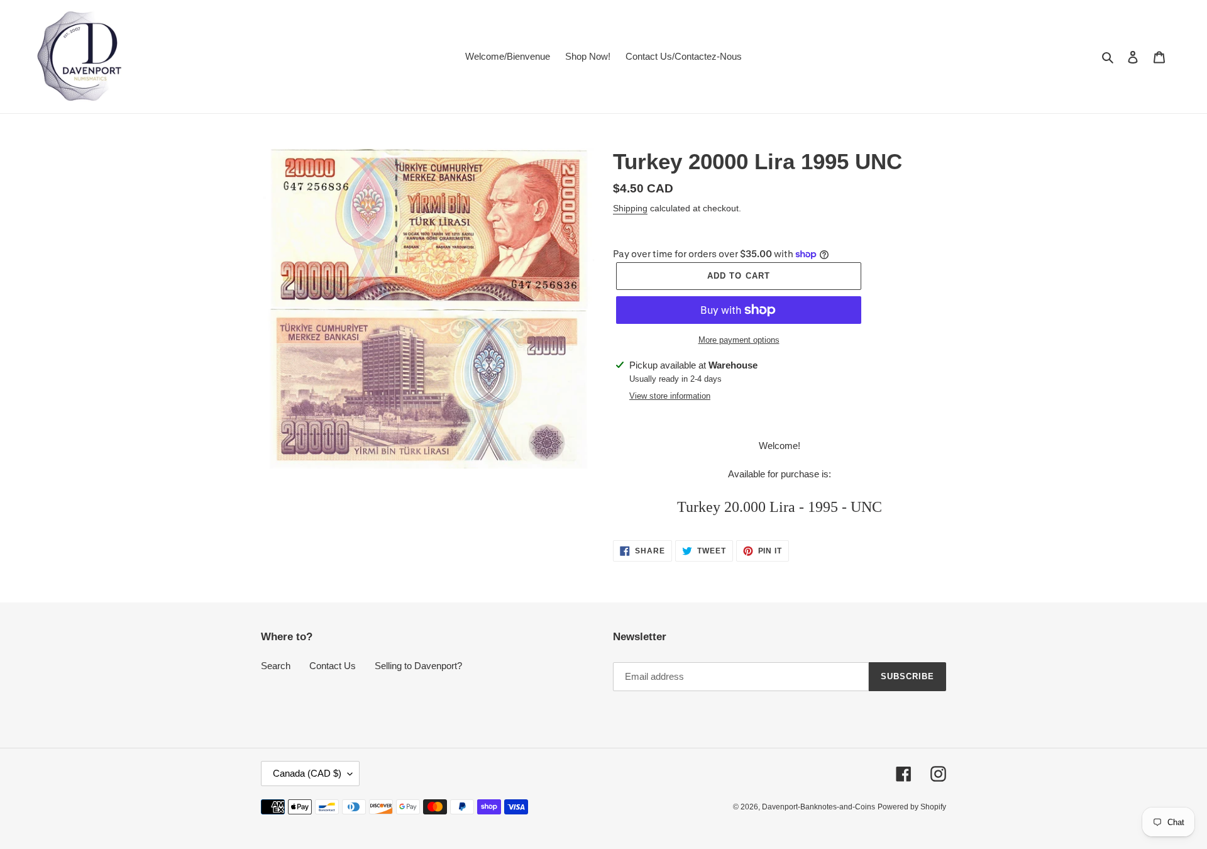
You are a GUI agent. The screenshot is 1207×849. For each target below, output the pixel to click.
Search (275, 665)
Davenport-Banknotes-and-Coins (818, 806)
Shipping (630, 208)
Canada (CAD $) (307, 773)
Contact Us (332, 665)
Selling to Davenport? (418, 665)
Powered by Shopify (912, 806)
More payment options (739, 340)
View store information (669, 396)
